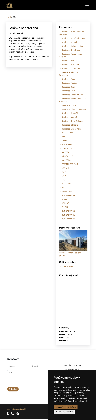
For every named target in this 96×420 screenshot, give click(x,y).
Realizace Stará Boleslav (72, 121)
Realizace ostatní (69, 117)
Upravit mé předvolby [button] (64, 412)
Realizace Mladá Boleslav (73, 95)
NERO (64, 199)
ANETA (65, 136)
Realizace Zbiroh (69, 105)
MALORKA (66, 160)
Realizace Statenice (70, 42)
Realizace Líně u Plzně (71, 129)
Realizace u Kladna (70, 125)
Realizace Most (68, 91)
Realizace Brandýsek (71, 50)
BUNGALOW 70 (68, 211)
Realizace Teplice (69, 83)
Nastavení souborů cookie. (16, 409)
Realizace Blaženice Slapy (73, 46)
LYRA (64, 176)
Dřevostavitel (67, 266)
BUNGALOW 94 (68, 195)
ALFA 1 (65, 172)
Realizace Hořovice (70, 64)
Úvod (8, 17)
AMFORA (65, 152)
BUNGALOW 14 (68, 219)
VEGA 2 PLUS (68, 132)
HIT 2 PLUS (67, 183)
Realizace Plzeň (68, 79)
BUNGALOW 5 (68, 144)
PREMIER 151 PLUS (70, 164)
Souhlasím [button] (59, 407)
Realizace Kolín (68, 87)
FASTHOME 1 (67, 191)
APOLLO (65, 187)
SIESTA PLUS (67, 156)
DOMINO (65, 203)
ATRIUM (65, 168)
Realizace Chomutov (71, 68)
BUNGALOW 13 (68, 215)
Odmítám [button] (72, 407)
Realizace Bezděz (69, 60)
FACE (64, 180)
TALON (65, 207)
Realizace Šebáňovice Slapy (74, 38)
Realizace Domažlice (71, 113)
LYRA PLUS (67, 148)
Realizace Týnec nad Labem (74, 109)
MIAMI (64, 140)
